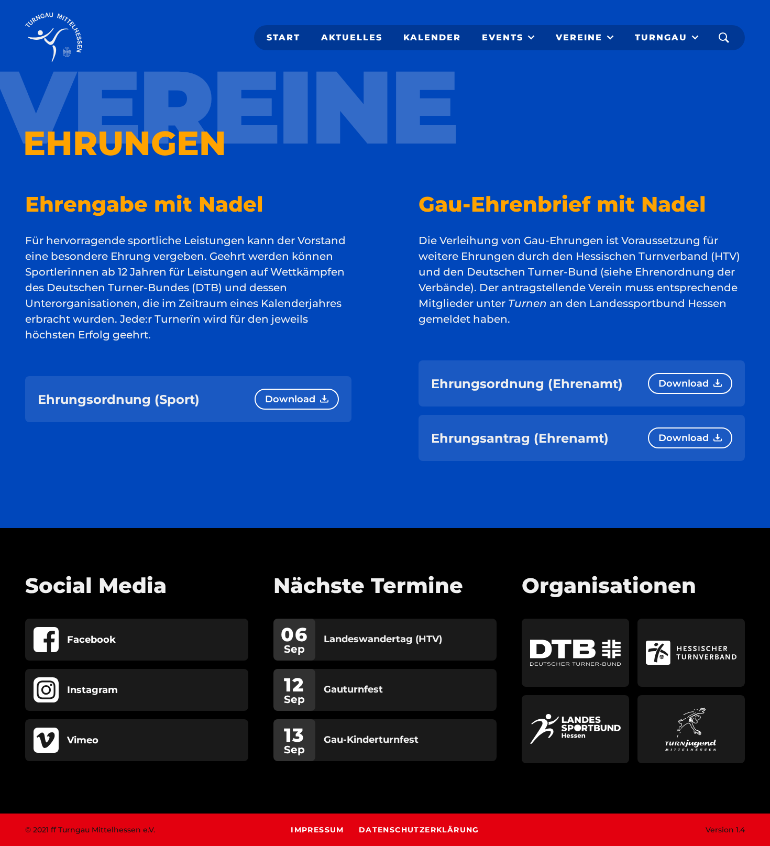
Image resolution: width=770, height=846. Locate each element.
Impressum (317, 829)
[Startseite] (53, 38)
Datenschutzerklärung (419, 829)
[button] (508, 37)
